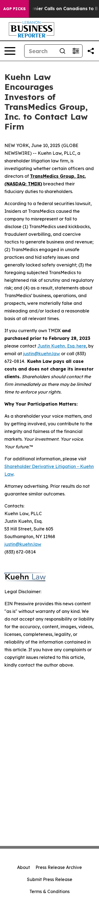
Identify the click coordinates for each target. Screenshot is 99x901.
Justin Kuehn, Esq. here (61, 346)
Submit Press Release (49, 879)
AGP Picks (14, 8)
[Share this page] (91, 50)
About (23, 867)
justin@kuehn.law (41, 353)
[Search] (62, 51)
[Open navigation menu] (9, 50)
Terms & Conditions (49, 891)
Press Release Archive (58, 867)
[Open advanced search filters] (75, 51)
